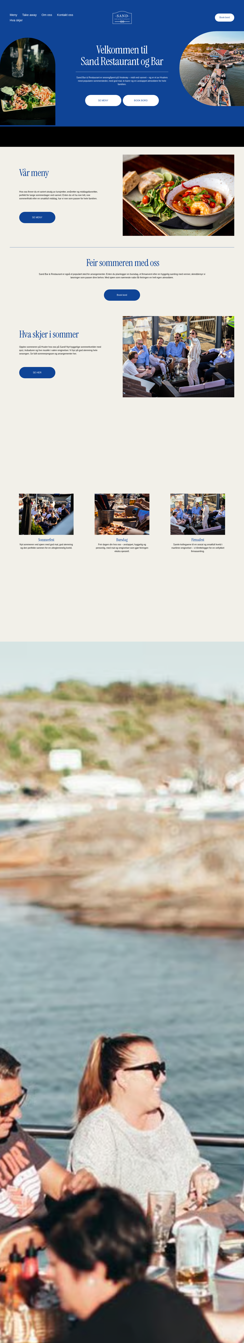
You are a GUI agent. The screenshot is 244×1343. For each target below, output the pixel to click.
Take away (29, 15)
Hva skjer (16, 20)
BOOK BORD (141, 100)
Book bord (224, 17)
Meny (13, 15)
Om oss (47, 15)
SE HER (37, 372)
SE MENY (103, 100)
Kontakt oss (65, 15)
